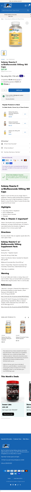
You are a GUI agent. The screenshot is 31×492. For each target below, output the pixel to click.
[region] (15, 123)
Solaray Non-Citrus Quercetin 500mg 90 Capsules (13, 113)
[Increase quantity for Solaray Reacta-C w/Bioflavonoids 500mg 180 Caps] (6, 90)
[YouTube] (15, 485)
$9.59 (10, 134)
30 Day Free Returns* (9, 148)
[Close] (0, 491)
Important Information (6, 439)
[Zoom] (27, 23)
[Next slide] (28, 317)
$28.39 (10, 116)
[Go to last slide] (25, 317)
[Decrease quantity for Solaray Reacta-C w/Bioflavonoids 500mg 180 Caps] (2, 90)
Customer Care (17, 439)
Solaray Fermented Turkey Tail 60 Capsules (14, 122)
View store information (10, 99)
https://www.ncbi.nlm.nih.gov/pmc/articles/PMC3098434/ (15, 307)
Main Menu (26, 439)
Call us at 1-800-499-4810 (6, 463)
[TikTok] (18, 485)
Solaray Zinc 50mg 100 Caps (14, 131)
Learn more (10, 16)
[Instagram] (13, 485)
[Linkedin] (20, 485)
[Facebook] (10, 485)
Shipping (2, 71)
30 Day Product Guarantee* (10, 144)
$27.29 (10, 125)
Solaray (3, 59)
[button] (15, 79)
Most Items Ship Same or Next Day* (12, 152)
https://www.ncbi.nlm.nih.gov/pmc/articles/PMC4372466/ (15, 296)
